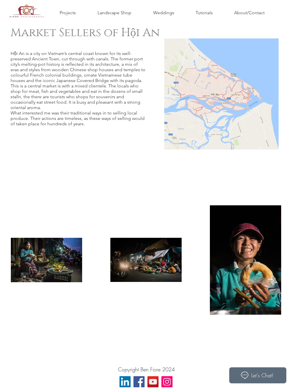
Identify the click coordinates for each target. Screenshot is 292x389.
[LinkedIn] (125, 381)
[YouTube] (153, 381)
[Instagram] (167, 381)
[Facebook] (139, 381)
